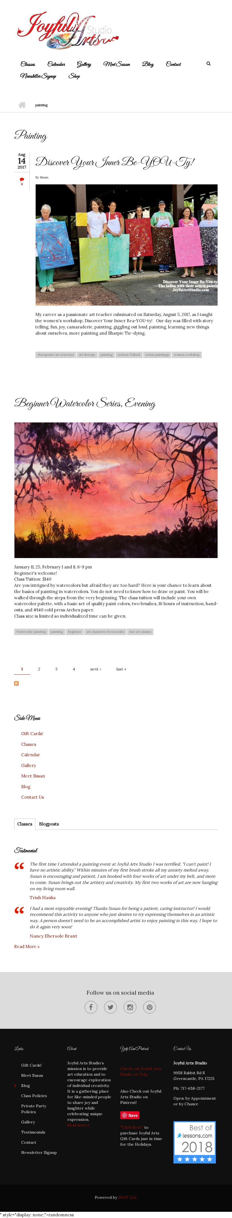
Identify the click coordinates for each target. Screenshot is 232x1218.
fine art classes (140, 632)
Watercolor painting (31, 632)
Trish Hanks (43, 897)
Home (22, 105)
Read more (26, 946)
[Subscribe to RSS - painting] (116, 683)
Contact (173, 64)
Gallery (84, 64)
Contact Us (32, 797)
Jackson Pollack (129, 355)
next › (95, 669)
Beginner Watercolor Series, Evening (84, 404)
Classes (27, 64)
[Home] (67, 30)
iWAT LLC (128, 1197)
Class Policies (34, 1095)
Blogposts (49, 824)
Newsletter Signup (38, 76)
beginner (74, 632)
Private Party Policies (33, 1108)
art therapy (87, 355)
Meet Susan (116, 64)
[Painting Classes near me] (194, 1141)
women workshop (186, 355)
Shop (74, 76)
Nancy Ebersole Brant (53, 936)
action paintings (157, 355)
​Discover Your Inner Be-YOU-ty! (114, 163)
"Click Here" (131, 1127)
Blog (147, 64)
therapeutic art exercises (56, 355)
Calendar (56, 64)
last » (121, 669)
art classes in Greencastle (105, 632)
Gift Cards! (32, 733)
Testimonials (33, 1132)
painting (106, 355)
